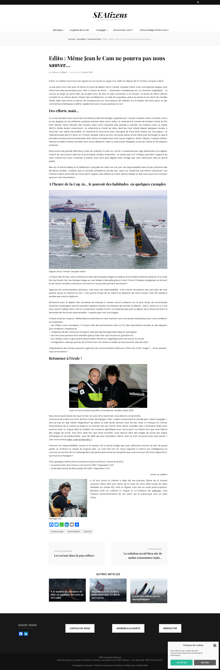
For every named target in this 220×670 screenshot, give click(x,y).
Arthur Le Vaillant (59, 72)
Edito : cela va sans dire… (79, 439)
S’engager (101, 30)
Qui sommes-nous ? (123, 30)
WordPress (118, 665)
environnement (73, 531)
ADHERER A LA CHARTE (128, 628)
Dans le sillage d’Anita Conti (153, 30)
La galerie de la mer (79, 30)
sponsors (87, 531)
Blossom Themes (93, 665)
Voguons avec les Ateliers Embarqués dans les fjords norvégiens (106, 594)
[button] (215, 645)
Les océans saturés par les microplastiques (146, 598)
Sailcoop (156, 490)
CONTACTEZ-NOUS (80, 628)
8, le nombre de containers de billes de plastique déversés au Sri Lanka (67, 594)
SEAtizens (110, 15)
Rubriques (58, 30)
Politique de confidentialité (136, 665)
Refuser (205, 662)
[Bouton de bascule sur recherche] (198, 2)
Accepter (182, 662)
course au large (57, 531)
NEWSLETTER (170, 628)
